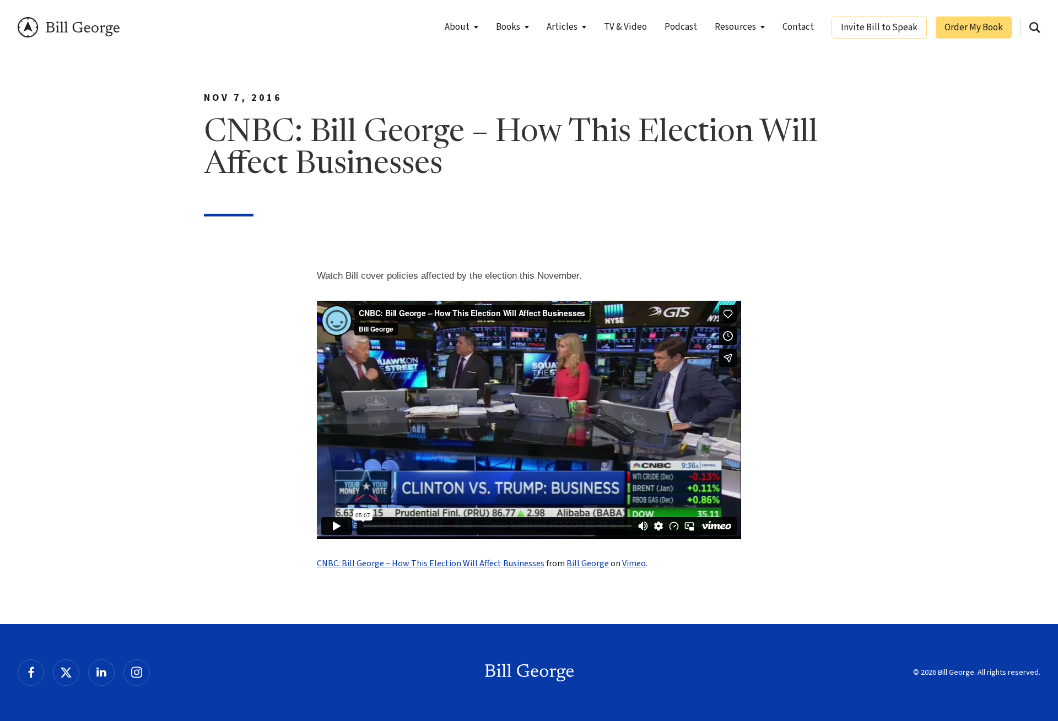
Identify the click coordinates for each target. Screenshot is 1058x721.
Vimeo (634, 563)
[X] (66, 672)
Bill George (69, 27)
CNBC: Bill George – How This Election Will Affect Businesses (430, 563)
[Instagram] (136, 672)
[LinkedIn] (101, 672)
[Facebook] (31, 672)
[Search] (1034, 27)
